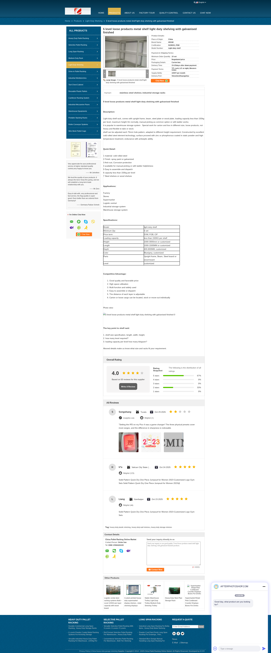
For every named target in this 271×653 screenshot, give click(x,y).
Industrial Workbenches (77, 78)
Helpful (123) (128, 473)
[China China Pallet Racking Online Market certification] (76, 149)
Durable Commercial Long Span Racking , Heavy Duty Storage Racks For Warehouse (82, 628)
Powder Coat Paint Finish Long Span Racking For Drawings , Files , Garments (153, 634)
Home (101, 13)
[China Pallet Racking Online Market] (80, 11)
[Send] (264, 648)
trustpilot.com (128, 418)
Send (201, 627)
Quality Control (168, 13)
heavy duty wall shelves (141, 527)
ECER (202, 651)
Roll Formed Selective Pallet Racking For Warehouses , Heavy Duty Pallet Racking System (118, 634)
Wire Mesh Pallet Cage (77, 131)
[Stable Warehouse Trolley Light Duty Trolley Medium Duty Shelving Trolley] (154, 590)
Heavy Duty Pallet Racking (78, 38)
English (202, 2)
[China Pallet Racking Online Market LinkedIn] (174, 634)
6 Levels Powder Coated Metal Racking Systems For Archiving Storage (83, 633)
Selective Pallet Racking (77, 45)
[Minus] (264, 586)
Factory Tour (147, 13)
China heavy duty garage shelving (104, 651)
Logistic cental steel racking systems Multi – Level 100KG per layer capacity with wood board (113, 603)
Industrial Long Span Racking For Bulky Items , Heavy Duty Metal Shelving (154, 627)
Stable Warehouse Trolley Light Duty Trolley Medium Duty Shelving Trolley (152, 602)
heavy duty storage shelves (161, 527)
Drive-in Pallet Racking (77, 71)
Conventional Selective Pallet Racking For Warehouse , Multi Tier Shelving (118, 640)
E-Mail (175, 642)
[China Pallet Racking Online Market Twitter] (182, 634)
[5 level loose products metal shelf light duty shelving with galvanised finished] (126, 52)
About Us (129, 13)
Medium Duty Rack (75, 58)
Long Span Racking (76, 52)
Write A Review (128, 386)
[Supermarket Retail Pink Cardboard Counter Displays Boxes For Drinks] (194, 590)
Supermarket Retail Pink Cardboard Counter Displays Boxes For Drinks (192, 602)
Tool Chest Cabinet (75, 85)
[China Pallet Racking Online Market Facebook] (178, 634)
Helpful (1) (149, 418)
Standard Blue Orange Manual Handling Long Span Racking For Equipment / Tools (152, 641)
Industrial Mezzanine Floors (79, 105)
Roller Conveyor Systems (78, 124)
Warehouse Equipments (77, 111)
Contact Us (189, 13)
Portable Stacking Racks (77, 118)
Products (114, 13)
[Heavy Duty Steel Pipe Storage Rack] (174, 590)
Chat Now (205, 13)
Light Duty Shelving (93, 21)
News (174, 639)
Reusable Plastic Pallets (77, 91)
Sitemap (184, 642)
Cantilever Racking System (78, 98)
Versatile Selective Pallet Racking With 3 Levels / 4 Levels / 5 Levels (118, 627)
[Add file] (215, 648)
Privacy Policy (84, 651)
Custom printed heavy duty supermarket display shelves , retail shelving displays (132, 602)
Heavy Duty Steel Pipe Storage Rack (173, 599)
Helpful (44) (128, 505)
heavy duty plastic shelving (120, 527)
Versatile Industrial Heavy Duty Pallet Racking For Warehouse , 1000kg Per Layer (82, 641)
